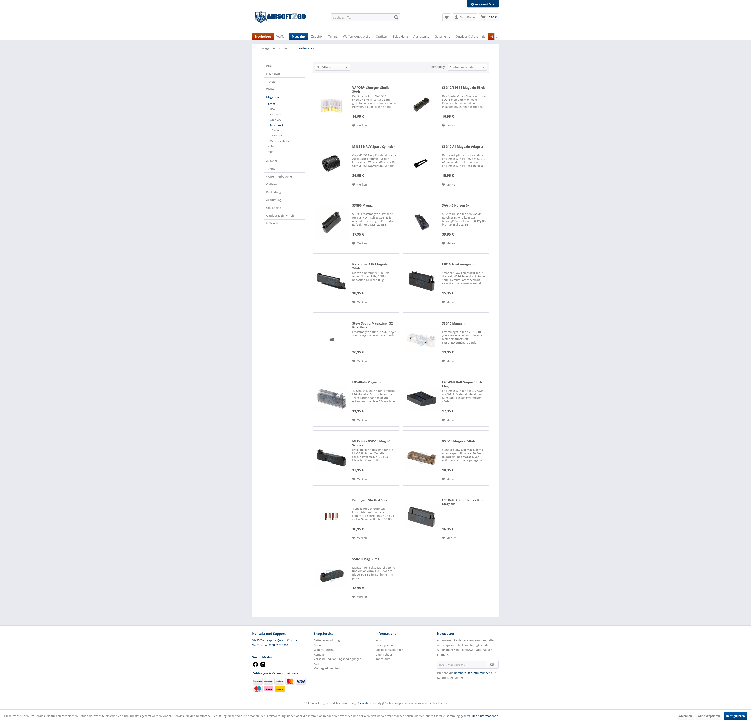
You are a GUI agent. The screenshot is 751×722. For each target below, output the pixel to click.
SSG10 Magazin (453, 323)
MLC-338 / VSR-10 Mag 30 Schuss (371, 443)
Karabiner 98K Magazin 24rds (370, 266)
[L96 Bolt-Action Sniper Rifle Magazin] (421, 516)
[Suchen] (396, 17)
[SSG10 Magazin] (421, 340)
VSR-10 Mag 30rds (365, 559)
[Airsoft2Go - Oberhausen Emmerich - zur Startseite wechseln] (280, 17)
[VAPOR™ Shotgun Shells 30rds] (331, 104)
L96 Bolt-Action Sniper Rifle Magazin (463, 502)
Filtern (326, 67)
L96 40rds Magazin (366, 382)
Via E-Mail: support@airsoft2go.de (274, 640)
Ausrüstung (273, 200)
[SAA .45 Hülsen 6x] (421, 222)
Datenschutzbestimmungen (472, 673)
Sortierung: (437, 67)
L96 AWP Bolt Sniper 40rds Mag (462, 384)
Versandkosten (366, 703)
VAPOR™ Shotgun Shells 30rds (370, 89)
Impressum (383, 659)
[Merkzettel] (446, 17)
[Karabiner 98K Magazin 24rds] (331, 281)
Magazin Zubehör (280, 141)
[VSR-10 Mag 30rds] (331, 575)
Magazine (272, 97)
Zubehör (271, 161)
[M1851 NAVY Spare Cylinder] (331, 163)
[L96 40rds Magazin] (331, 398)
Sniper (275, 130)
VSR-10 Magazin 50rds (459, 441)
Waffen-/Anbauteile (279, 176)
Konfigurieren (735, 716)
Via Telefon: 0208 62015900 (270, 645)
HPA (272, 109)
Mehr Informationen (485, 716)
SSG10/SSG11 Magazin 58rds (463, 88)
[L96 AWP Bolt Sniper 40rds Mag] (421, 398)
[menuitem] (365, 17)
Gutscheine (273, 208)
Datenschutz (384, 654)
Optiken (271, 184)
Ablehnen (685, 716)
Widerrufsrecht (324, 650)
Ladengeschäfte (386, 645)
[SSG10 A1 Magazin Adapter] (421, 163)
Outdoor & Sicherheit (280, 215)
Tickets (270, 81)
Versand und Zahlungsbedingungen (337, 659)
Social (318, 645)
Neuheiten (273, 73)
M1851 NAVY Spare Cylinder (373, 147)
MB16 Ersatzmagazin (458, 264)
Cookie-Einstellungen (389, 650)
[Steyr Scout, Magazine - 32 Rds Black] (331, 340)
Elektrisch (275, 114)
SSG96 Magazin (364, 206)
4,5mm (272, 146)
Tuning (270, 168)
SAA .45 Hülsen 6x (455, 206)
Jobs (378, 640)
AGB (316, 663)
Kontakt (319, 654)
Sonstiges (277, 135)
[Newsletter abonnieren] (492, 665)
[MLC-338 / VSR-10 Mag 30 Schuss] (331, 458)
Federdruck (276, 125)
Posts (269, 66)
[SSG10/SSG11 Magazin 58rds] (421, 104)
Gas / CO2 (275, 119)
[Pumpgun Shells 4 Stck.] (331, 516)
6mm (271, 104)
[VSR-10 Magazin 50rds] (421, 458)
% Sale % (272, 223)
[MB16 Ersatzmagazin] (421, 281)
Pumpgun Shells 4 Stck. (370, 500)
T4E (270, 152)
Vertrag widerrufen (327, 668)
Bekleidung (273, 192)
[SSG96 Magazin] (331, 222)
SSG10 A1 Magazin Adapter (462, 147)
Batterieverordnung (327, 640)
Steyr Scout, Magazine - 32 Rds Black (372, 325)
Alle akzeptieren (709, 716)
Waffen (271, 89)
